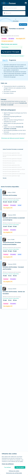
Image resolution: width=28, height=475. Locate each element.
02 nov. (15, 275)
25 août (5, 201)
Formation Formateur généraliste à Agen (11, 175)
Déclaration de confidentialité (14, 473)
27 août (15, 201)
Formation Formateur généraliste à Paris (11, 165)
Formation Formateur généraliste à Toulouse (12, 160)
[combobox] (15, 8)
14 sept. (15, 226)
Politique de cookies (14, 471)
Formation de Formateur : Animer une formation (14, 292)
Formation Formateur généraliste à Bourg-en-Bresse (14, 169)
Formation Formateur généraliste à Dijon (11, 153)
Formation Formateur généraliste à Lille (11, 171)
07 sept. (10, 226)
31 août (5, 226)
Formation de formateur (10, 195)
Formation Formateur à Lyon (9, 163)
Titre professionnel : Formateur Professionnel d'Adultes (12, 243)
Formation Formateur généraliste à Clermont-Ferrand (12, 156)
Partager (24, 24)
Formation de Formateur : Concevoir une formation (13, 268)
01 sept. (5, 275)
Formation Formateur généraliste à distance (12, 167)
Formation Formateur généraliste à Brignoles (12, 158)
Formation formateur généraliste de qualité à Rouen (14, 173)
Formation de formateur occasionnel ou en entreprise (14, 219)
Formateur (16, 21)
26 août (10, 201)
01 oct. (10, 275)
